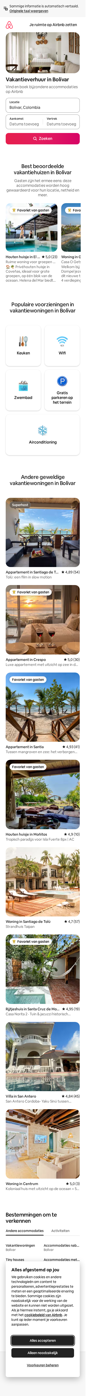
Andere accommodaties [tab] (25, 1231)
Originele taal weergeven (28, 11)
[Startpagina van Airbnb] (9, 24)
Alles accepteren (43, 1340)
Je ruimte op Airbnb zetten (53, 24)
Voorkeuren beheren (43, 1365)
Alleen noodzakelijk (43, 1353)
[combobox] (42, 107)
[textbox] (24, 124)
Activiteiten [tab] (60, 1231)
